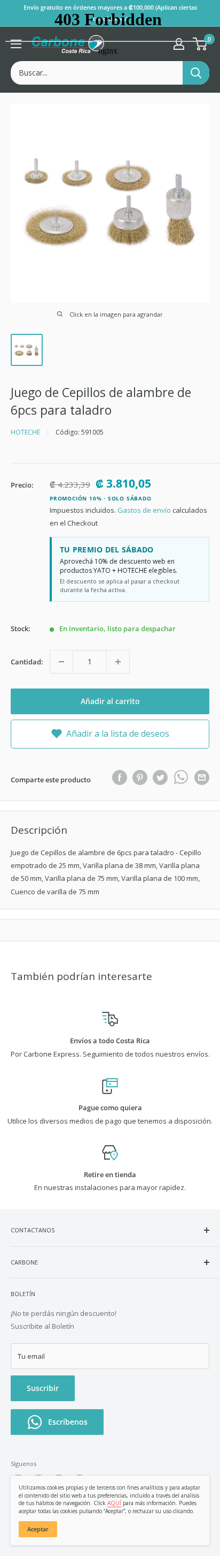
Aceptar (38, 1529)
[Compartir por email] (201, 777)
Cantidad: (27, 662)
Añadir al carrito (110, 701)
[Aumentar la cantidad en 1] (118, 661)
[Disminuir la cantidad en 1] (61, 661)
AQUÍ (114, 1503)
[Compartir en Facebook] (119, 777)
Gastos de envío (144, 510)
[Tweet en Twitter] (160, 777)
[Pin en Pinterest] (139, 777)
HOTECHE (25, 432)
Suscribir (43, 1388)
